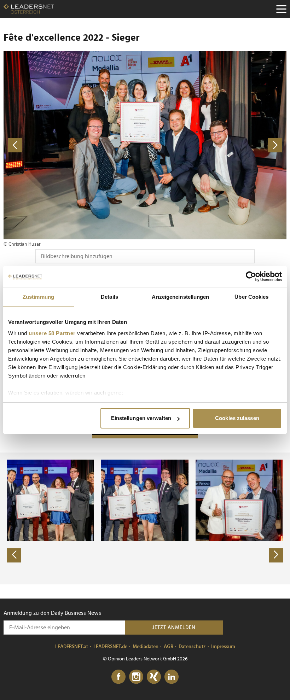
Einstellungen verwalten (141, 418)
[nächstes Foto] (215, 145)
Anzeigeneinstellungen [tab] (180, 297)
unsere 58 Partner (52, 333)
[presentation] (14, 555)
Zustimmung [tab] (38, 297)
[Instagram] (136, 677)
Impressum (223, 646)
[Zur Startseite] (29, 9)
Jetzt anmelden (174, 627)
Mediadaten (145, 646)
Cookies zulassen (237, 418)
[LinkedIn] (171, 677)
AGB (168, 646)
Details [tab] (109, 297)
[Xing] (154, 677)
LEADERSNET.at (71, 646)
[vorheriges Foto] (74, 145)
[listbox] (145, 518)
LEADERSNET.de (110, 646)
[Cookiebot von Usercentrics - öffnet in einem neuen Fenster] (251, 276)
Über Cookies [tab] (251, 297)
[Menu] (281, 9)
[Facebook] (118, 677)
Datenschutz (192, 646)
